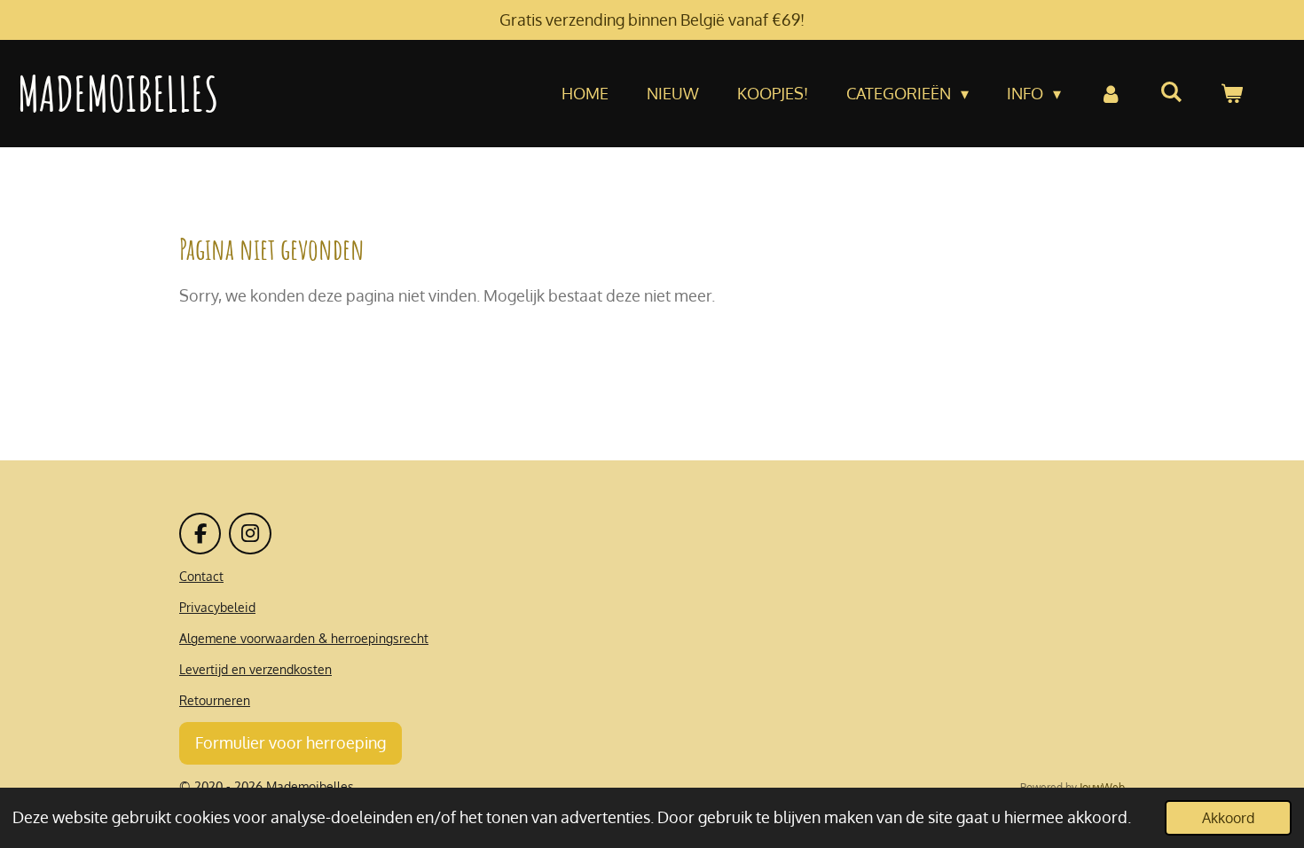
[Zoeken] (1171, 91)
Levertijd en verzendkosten (255, 669)
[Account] (1110, 93)
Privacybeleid (217, 607)
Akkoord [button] (1228, 817)
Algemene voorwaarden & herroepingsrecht (303, 638)
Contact (201, 576)
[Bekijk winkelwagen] (1231, 93)
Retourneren (214, 700)
